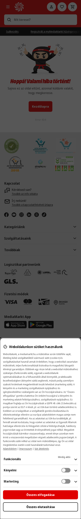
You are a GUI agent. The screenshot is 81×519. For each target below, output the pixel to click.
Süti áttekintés (41, 448)
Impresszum (25, 448)
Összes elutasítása (40, 507)
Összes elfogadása (40, 495)
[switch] (65, 470)
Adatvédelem (10, 448)
